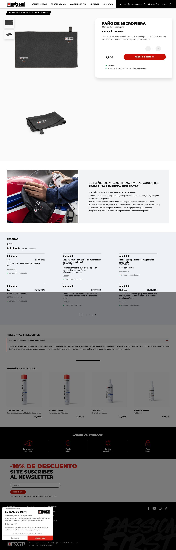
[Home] (10, 13)
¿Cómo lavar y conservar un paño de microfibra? (27, 340)
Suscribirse (17, 492)
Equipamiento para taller (21, 13)
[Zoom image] (46, 51)
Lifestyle (94, 4)
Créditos (53, 543)
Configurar (15, 538)
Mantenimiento (78, 4)
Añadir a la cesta (143, 56)
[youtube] (154, 508)
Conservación (58, 4)
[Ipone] (16, 544)
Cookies (59, 543)
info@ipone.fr (74, 543)
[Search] (121, 4)
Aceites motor (39, 4)
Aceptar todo (40, 538)
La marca (108, 4)
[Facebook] (148, 508)
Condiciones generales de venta (39, 543)
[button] (3, 547)
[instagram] (160, 508)
